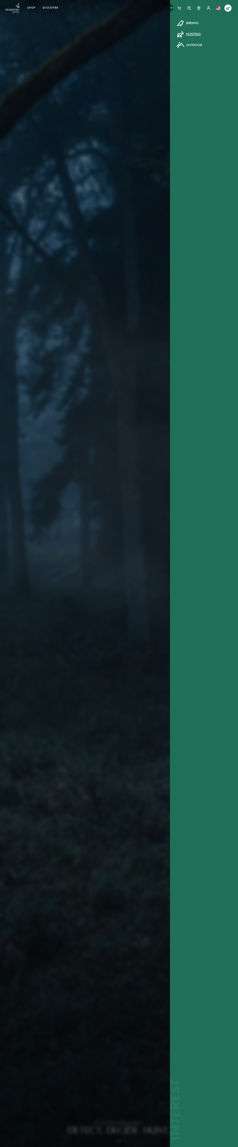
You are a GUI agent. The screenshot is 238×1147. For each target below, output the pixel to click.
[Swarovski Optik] (12, 8)
